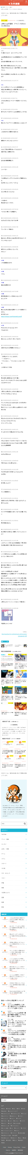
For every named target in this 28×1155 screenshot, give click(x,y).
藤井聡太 (21, 1140)
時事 (2, 902)
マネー (3, 878)
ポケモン (17, 1130)
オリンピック (5, 1118)
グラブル (4, 1120)
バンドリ (17, 1128)
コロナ (10, 1120)
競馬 (4, 1140)
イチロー (21, 1116)
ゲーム (3, 853)
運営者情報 (20, 1150)
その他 (3, 868)
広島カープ (14, 1137)
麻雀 (4, 1142)
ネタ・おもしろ (5, 873)
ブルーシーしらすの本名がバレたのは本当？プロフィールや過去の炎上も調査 (17, 1032)
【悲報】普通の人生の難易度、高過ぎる (17, 1054)
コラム (3, 858)
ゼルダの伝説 (17, 1123)
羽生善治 (9, 1140)
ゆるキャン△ (14, 1116)
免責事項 (14, 1150)
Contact (24, 1147)
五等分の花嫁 (22, 1133)
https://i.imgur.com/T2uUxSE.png (10, 316)
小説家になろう (5, 892)
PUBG (23, 1108)
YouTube (3, 834)
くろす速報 (10, 1153)
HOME (3, 7)
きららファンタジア (13, 1111)
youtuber (4, 1111)
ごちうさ (24, 1113)
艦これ (15, 1140)
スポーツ (3, 863)
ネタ (12, 1128)
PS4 (19, 1108)
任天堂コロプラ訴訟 (7, 1135)
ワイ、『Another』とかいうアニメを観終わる (17, 1040)
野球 (2, 907)
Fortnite (9, 1108)
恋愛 (2, 897)
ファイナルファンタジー (8, 1130)
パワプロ (24, 1128)
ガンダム (19, 1118)
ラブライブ (14, 1133)
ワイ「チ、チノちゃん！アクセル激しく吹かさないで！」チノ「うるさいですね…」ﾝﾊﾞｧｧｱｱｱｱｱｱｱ (17, 1023)
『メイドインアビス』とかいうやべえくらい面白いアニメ (17, 1074)
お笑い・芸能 (5, 849)
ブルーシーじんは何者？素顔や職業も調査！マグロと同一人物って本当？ (17, 1014)
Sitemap (10, 1147)
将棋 (2, 887)
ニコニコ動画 (5, 1128)
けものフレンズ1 (6, 1113)
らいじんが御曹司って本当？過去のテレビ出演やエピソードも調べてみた (17, 1006)
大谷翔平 (15, 1135)
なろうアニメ (5, 1116)
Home (4, 1147)
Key (14, 1108)
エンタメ (3, 844)
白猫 (25, 1137)
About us (8, 1150)
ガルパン (13, 1118)
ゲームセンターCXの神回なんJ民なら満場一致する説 (17, 1061)
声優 (2, 883)
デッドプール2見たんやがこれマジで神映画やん (17, 1067)
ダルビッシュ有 (6, 1125)
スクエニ (16, 1120)
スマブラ (23, 1120)
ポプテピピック (6, 1133)
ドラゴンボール (15, 1125)
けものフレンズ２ (16, 1113)
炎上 (20, 1137)
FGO (4, 1108)
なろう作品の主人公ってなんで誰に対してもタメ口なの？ (17, 1047)
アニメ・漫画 (8, 7)
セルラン (4, 1123)
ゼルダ (10, 1123)
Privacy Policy (17, 1147)
